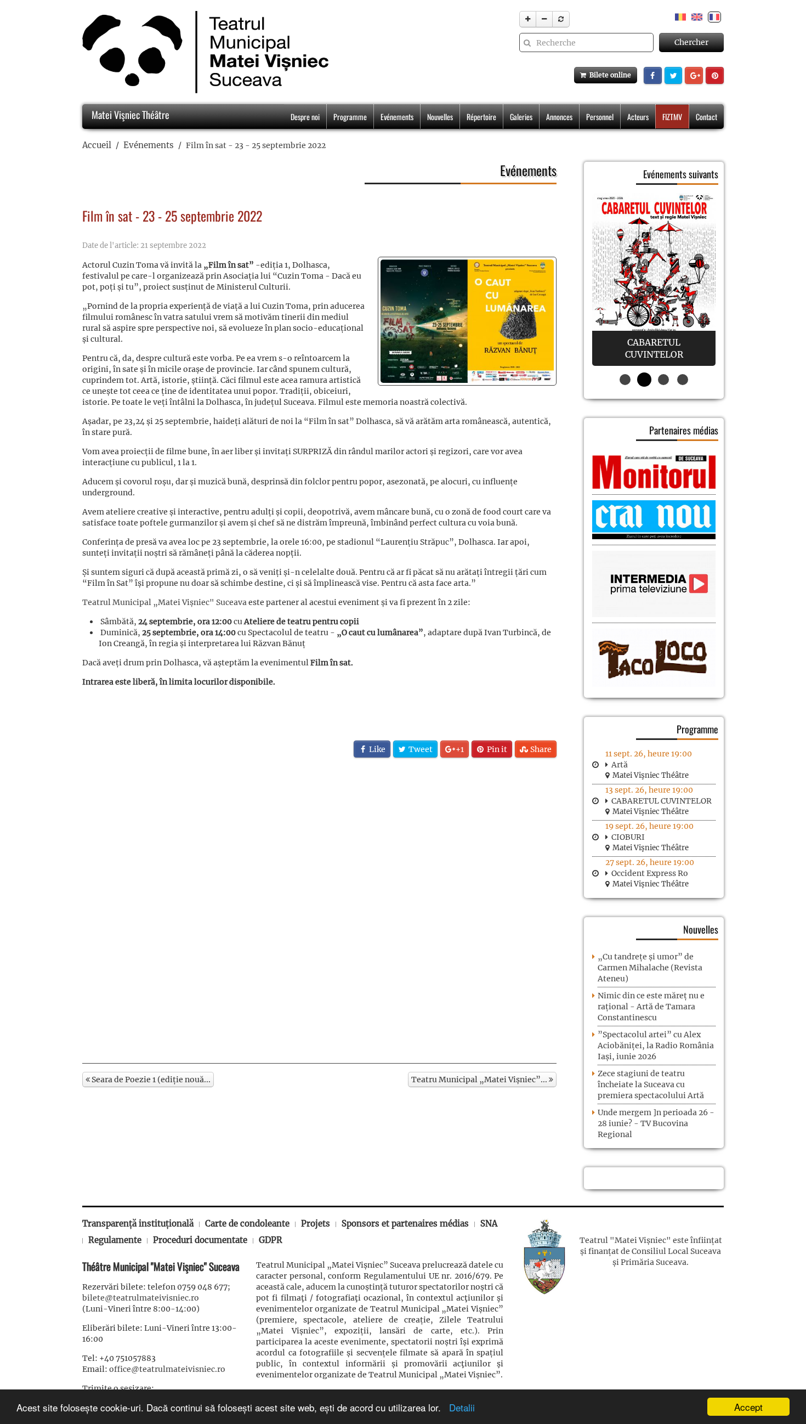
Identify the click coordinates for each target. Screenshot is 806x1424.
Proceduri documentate (200, 1240)
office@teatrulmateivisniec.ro (167, 1369)
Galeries (521, 116)
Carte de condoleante (247, 1223)
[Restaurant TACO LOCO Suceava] (654, 657)
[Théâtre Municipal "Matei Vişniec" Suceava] (202, 52)
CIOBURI (628, 837)
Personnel (600, 116)
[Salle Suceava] (544, 1256)
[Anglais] (697, 16)
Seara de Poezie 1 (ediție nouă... (150, 1079)
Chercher (691, 42)
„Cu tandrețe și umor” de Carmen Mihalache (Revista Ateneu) (650, 968)
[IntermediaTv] (654, 584)
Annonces (559, 116)
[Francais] (714, 16)
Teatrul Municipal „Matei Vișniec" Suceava (164, 602)
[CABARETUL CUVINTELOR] (654, 279)
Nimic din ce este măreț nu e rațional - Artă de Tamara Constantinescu (651, 1006)
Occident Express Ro (649, 873)
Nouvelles (440, 116)
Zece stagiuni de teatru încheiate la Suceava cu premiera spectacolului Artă (651, 1084)
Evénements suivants (680, 174)
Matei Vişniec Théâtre (129, 115)
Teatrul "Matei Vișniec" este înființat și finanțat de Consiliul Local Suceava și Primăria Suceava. (651, 1251)
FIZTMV (672, 116)
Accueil (96, 145)
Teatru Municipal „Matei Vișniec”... (480, 1079)
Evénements (397, 116)
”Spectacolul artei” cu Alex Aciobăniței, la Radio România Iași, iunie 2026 (656, 1045)
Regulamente (114, 1240)
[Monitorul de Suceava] (654, 471)
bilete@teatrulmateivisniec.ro (140, 1298)
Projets (315, 1223)
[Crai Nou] (654, 519)
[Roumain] (680, 16)
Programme (350, 116)
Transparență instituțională (138, 1223)
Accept (748, 1407)
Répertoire (481, 116)
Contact (706, 116)
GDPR (270, 1240)
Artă (619, 765)
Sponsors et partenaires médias (405, 1223)
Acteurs (638, 116)
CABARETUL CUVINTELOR (661, 801)
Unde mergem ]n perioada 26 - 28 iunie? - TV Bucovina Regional (656, 1123)
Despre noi (305, 116)
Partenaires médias (683, 430)
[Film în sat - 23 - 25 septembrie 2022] (467, 321)
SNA (488, 1223)
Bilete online (608, 75)
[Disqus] (319, 909)
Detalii (459, 1407)
